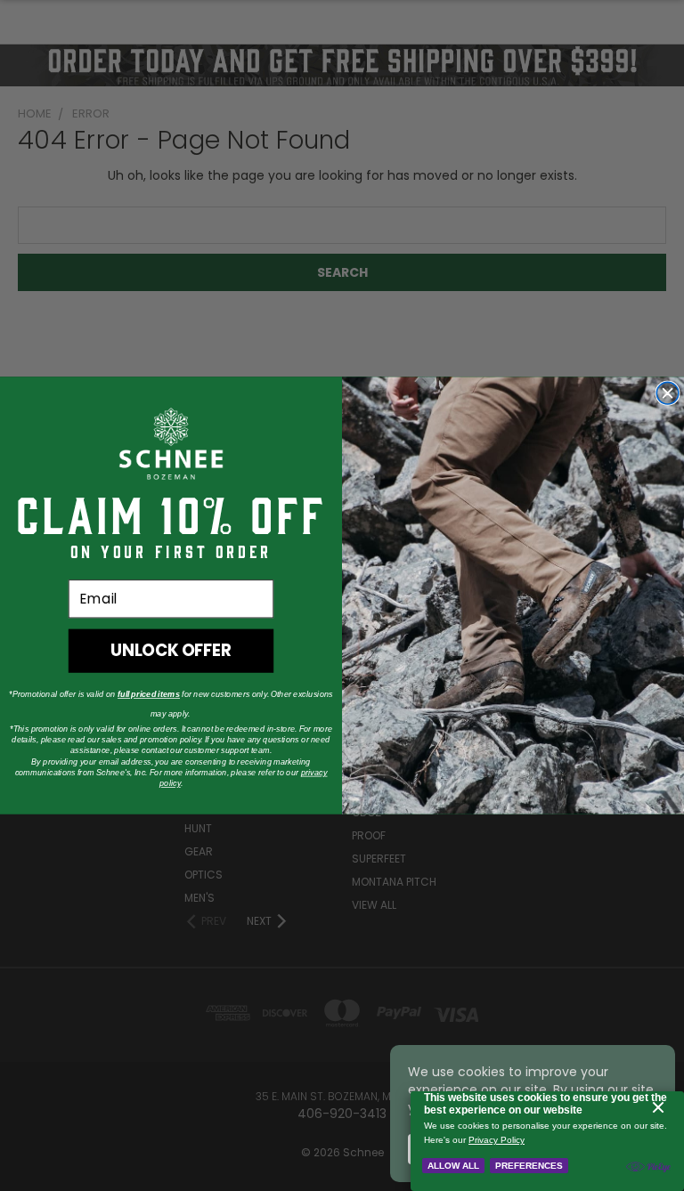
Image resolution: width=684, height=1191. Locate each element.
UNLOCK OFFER (171, 650)
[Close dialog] (667, 393)
